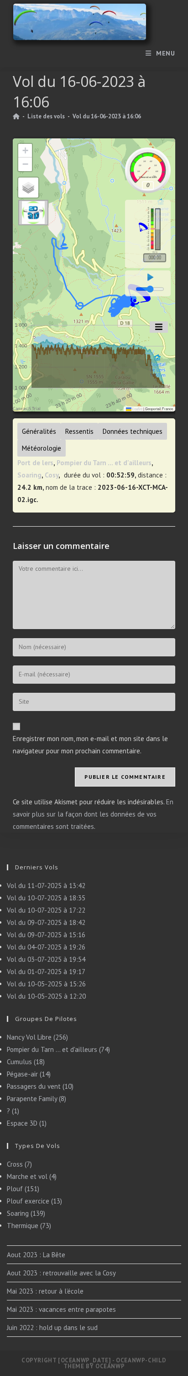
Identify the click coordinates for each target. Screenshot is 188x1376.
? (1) (13, 1111)
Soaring (29, 475)
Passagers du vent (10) (40, 1086)
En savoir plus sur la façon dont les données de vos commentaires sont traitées (93, 814)
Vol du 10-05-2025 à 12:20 (46, 996)
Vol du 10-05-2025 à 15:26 (46, 984)
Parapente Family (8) (36, 1098)
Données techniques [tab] (132, 431)
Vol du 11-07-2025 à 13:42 (46, 885)
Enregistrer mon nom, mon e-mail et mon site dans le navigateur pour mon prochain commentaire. (90, 744)
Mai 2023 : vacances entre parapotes (61, 1309)
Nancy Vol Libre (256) (37, 1037)
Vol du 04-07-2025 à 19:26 (46, 947)
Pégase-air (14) (29, 1074)
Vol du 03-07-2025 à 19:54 (46, 959)
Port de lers (35, 462)
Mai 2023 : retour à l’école (45, 1291)
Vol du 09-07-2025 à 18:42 (46, 922)
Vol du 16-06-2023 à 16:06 (107, 116)
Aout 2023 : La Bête (36, 1254)
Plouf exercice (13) (34, 1201)
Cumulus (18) (26, 1061)
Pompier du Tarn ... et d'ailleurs (104, 462)
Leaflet (136, 408)
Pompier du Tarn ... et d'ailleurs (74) (58, 1049)
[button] (25, 150)
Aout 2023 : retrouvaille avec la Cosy (61, 1273)
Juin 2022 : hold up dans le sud (52, 1327)
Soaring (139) (26, 1213)
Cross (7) (19, 1164)
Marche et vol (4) (32, 1176)
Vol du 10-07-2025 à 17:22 (46, 910)
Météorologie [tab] (41, 448)
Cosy (51, 475)
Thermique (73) (29, 1225)
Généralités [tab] (39, 431)
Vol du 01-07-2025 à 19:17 (46, 971)
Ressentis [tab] (79, 431)
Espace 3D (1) (27, 1123)
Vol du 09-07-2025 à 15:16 (46, 934)
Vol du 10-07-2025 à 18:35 (46, 898)
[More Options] (159, 327)
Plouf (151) (23, 1188)
